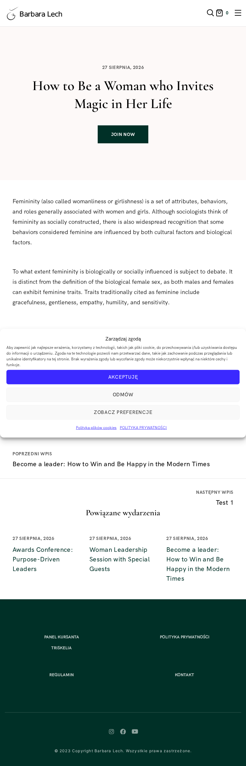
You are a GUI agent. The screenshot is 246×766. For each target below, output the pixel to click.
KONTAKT (184, 675)
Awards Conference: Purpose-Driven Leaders (42, 559)
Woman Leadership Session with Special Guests (119, 559)
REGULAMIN (61, 675)
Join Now (123, 134)
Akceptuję (123, 377)
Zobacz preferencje (123, 412)
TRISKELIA (61, 648)
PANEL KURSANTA (61, 637)
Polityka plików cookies (96, 427)
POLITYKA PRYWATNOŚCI (143, 427)
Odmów (123, 394)
